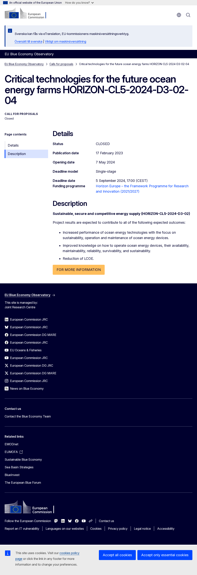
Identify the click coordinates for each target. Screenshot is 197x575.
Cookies (96, 528)
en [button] (179, 15)
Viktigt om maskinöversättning (65, 41)
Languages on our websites (65, 528)
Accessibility (165, 528)
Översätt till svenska (28, 41)
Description (17, 154)
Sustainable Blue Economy (23, 459)
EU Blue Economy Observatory (24, 64)
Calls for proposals (61, 64)
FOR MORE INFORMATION (79, 270)
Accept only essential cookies (165, 555)
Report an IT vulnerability (22, 528)
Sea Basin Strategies (19, 467)
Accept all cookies (117, 555)
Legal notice (142, 528)
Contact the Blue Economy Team (28, 416)
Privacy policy (118, 528)
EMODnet (11, 444)
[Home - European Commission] (28, 13)
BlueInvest (12, 475)
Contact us (106, 521)
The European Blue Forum (23, 482)
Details (13, 145)
